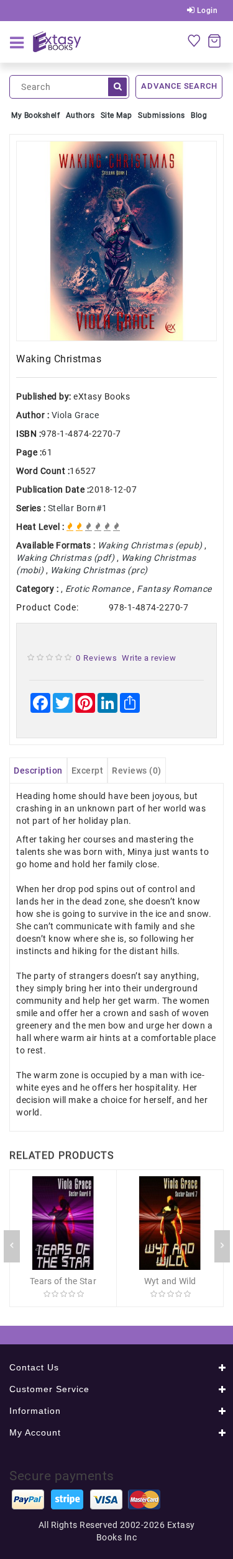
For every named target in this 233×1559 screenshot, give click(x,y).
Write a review (149, 658)
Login (205, 10)
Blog (199, 115)
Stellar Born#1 (77, 508)
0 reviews (96, 658)
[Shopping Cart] (214, 40)
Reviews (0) (137, 770)
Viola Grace (75, 415)
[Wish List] (194, 40)
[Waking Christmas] (116, 241)
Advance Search (179, 86)
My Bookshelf (35, 115)
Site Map (116, 115)
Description (38, 770)
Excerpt (87, 770)
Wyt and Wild (170, 1281)
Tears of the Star (63, 1281)
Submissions (161, 115)
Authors (80, 115)
